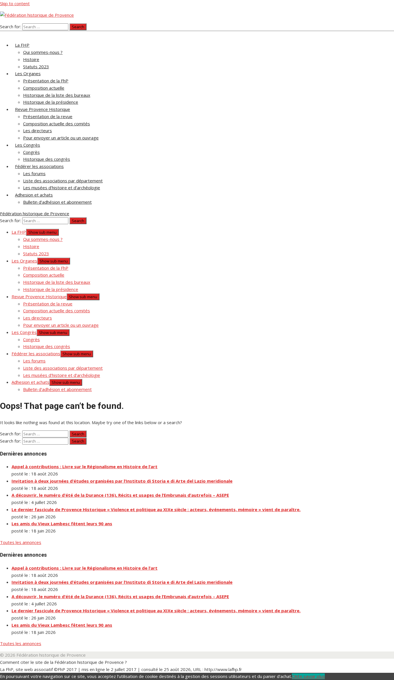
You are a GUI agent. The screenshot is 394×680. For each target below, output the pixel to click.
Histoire (31, 59)
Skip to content (15, 3)
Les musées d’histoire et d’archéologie (61, 187)
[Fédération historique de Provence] (3, 33)
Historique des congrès (46, 159)
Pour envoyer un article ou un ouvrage (61, 138)
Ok (294, 676)
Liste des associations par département (63, 181)
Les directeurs (37, 130)
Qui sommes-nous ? (43, 52)
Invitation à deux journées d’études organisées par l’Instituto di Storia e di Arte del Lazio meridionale (122, 481)
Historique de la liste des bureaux (56, 95)
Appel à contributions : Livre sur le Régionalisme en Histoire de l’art (84, 466)
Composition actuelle (43, 88)
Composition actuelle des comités (56, 123)
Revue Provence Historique (42, 109)
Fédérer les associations (39, 166)
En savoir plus (311, 676)
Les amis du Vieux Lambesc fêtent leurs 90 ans (62, 523)
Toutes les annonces (20, 542)
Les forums (34, 173)
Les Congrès (27, 145)
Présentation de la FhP (45, 81)
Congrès (31, 152)
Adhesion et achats (34, 195)
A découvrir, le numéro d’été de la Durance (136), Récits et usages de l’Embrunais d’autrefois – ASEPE (120, 495)
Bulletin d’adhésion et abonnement (57, 202)
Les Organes (28, 73)
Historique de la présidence (50, 102)
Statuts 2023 (36, 66)
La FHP (22, 45)
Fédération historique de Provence (34, 213)
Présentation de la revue (47, 116)
